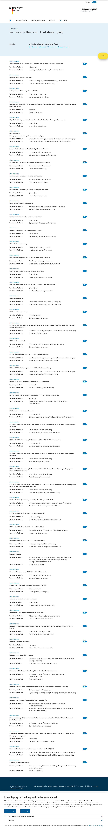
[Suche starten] (61, 20)
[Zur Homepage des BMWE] (16, 10)
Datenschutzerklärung (96, 825)
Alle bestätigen (25, 811)
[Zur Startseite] (85, 10)
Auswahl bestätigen (10, 811)
